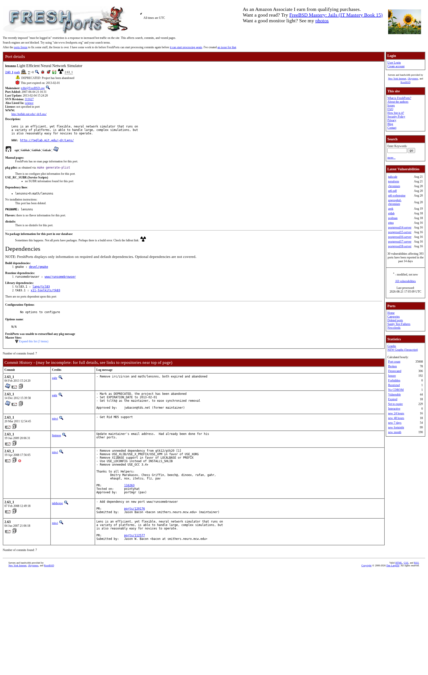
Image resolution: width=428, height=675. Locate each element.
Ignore (392, 375)
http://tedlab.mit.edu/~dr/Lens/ (29, 114)
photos (322, 20)
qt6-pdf (392, 191)
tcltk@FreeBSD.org (33, 88)
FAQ (390, 109)
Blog (390, 124)
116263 (129, 485)
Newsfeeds (394, 327)
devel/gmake (38, 267)
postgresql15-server (399, 232)
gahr (54, 378)
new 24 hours (396, 413)
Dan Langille (392, 565)
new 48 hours (396, 418)
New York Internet (397, 78)
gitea (391, 223)
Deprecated (394, 371)
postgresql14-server (399, 227)
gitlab (391, 213)
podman (393, 218)
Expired (392, 399)
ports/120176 (134, 508)
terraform (393, 181)
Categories (393, 316)
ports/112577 (134, 535)
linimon (56, 435)
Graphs (391, 346)
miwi (55, 418)
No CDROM (396, 390)
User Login (394, 62)
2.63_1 (9, 72)
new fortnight (396, 427)
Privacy (391, 120)
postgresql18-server (399, 246)
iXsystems (413, 78)
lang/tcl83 (41, 286)
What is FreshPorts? (399, 98)
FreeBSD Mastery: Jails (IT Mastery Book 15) (336, 15)
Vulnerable (394, 394)
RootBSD (405, 82)
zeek (390, 208)
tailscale (392, 176)
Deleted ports (395, 320)
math (17, 72)
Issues (391, 105)
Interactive (394, 408)
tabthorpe (57, 503)
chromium (394, 186)
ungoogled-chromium (394, 202)
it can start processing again (186, 47)
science (29, 103)
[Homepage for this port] (8, 150)
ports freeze (20, 47)
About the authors (397, 101)
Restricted (394, 385)
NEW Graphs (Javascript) (402, 349)
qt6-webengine (396, 195)
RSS (416, 562)
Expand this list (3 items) (33, 341)
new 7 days (394, 423)
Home (391, 313)
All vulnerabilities (405, 281)
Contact (391, 127)
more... (391, 157)
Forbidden (394, 380)
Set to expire (395, 404)
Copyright (366, 565)
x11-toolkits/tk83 (45, 290)
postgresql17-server (399, 241)
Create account (395, 66)
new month (394, 432)
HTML (398, 562)
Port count (394, 361)
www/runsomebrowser (60, 276)
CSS (406, 562)
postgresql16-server (399, 237)
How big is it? (395, 113)
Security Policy (396, 116)
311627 (29, 99)
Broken (392, 366)
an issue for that (226, 47)
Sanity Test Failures (398, 324)
